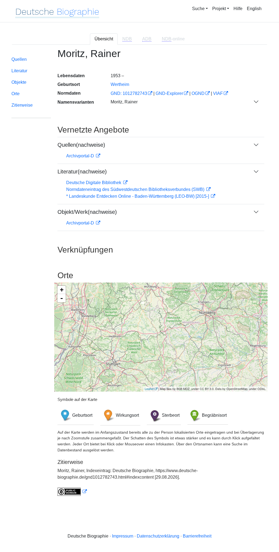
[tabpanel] (139, 275)
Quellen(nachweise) (81, 145)
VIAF (218, 93)
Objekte (18, 82)
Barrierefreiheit (197, 536)
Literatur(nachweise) (82, 172)
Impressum (122, 536)
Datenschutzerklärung (158, 536)
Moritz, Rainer (124, 102)
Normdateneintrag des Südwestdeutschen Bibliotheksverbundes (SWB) (135, 189)
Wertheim (120, 84)
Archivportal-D (80, 156)
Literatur (19, 70)
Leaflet (149, 388)
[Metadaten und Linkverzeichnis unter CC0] (72, 491)
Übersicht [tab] (104, 39)
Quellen (19, 59)
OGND (198, 93)
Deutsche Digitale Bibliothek (94, 182)
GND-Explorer (169, 93)
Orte (15, 93)
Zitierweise (22, 105)
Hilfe (237, 8)
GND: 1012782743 (129, 93)
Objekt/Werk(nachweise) (87, 212)
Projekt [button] (219, 8)
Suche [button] (198, 8)
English (254, 8)
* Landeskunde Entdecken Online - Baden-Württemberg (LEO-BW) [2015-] (138, 196)
